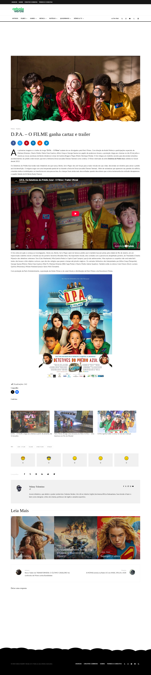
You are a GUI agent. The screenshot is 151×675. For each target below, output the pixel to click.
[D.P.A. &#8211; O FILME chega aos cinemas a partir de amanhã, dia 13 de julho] (31, 422)
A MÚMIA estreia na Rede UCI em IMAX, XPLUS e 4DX (106, 572)
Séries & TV (78, 18)
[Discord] (135, 664)
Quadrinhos (64, 18)
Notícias (52, 18)
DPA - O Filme (21, 446)
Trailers (18, 129)
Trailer (50, 446)
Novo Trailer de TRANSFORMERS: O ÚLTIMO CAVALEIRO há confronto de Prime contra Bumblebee (47, 573)
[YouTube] (130, 18)
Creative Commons (31, 2)
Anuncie (14, 2)
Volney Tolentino (36, 486)
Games (32, 18)
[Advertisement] (75, 38)
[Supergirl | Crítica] (44, 537)
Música (42, 18)
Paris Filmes (40, 446)
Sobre (21, 2)
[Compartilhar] (13, 143)
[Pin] (26, 143)
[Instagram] (126, 18)
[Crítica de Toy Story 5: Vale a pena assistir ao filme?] (87, 537)
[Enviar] (39, 143)
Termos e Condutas (45, 2)
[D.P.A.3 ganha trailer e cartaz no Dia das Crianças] (118, 422)
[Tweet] (19, 143)
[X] (122, 18)
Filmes (23, 18)
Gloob (31, 446)
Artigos (15, 18)
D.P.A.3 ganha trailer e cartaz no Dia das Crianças (114, 434)
